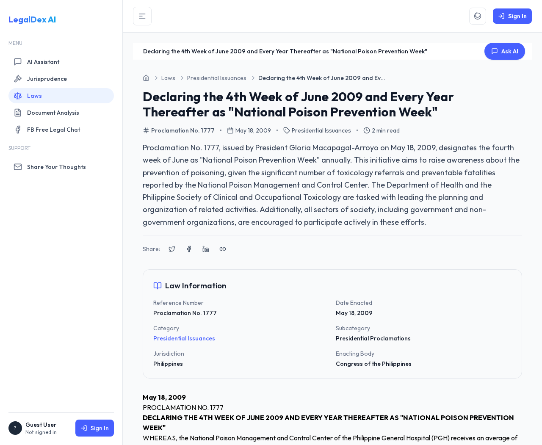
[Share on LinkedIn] (206, 249)
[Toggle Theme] (477, 16)
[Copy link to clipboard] (223, 249)
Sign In (100, 428)
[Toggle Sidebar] (142, 16)
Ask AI (509, 51)
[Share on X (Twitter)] (172, 249)
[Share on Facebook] (189, 249)
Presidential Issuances (184, 338)
